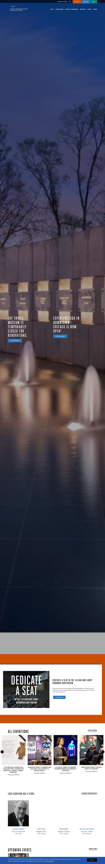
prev (2, 751)
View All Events (93, 849)
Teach (95, 9)
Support (83, 9)
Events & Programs (71, 9)
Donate (85, 1)
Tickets (76, 1)
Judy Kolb (41, 829)
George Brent (18, 829)
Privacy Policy (50, 861)
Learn (89, 9)
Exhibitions (59, 9)
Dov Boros (63, 829)
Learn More (14, 340)
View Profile (18, 813)
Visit (52, 9)
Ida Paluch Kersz (87, 829)
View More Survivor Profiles (89, 793)
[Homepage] (18, 9)
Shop (93, 1)
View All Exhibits (92, 730)
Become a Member (62, 1)
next (102, 751)
